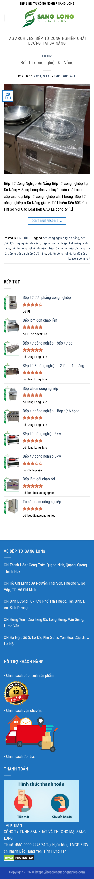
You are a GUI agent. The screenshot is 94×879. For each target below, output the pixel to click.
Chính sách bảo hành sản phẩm (30, 675)
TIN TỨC (47, 56)
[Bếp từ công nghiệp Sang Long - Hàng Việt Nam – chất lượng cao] (48, 18)
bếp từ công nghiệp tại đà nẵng (67, 253)
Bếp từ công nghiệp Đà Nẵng (47, 62)
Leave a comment (79, 258)
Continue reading (47, 221)
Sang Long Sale (65, 76)
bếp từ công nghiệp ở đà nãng (27, 253)
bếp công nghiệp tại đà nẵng (61, 238)
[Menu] (8, 18)
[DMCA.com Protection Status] (19, 857)
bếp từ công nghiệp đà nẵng (30, 248)
